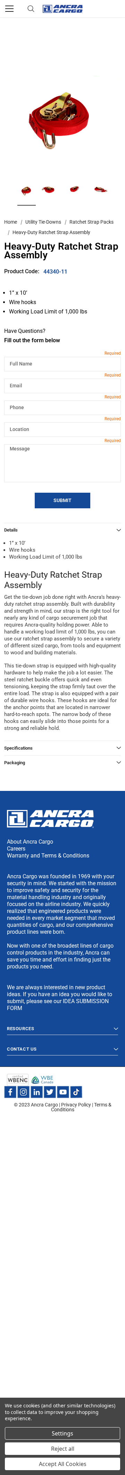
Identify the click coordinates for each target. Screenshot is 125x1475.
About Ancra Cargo (30, 841)
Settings (62, 1433)
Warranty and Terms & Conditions (48, 855)
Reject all (62, 1448)
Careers (16, 848)
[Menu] (9, 9)
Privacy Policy (76, 1104)
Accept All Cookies (62, 1464)
